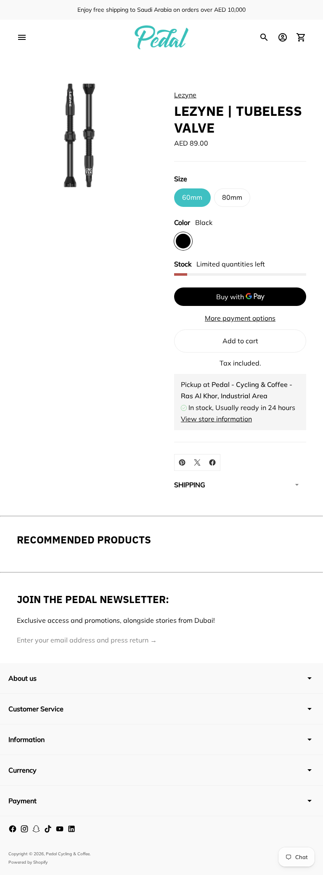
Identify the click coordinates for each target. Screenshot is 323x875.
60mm (192, 197)
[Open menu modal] (22, 37)
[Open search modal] (264, 37)
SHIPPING (189, 485)
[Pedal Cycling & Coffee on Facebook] (12, 829)
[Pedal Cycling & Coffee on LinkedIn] (71, 829)
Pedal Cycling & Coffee (68, 854)
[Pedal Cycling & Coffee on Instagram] (24, 829)
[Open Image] (79, 135)
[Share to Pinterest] (182, 462)
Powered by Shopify (28, 862)
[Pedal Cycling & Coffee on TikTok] (48, 829)
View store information (216, 419)
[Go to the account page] (282, 37)
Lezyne (185, 95)
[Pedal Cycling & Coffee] (161, 37)
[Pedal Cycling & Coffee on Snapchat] (36, 829)
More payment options (240, 318)
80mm (232, 197)
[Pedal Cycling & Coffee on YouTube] (60, 829)
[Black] (183, 241)
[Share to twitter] (197, 462)
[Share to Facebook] (212, 462)
